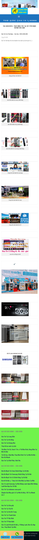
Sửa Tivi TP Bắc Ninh (7, 518)
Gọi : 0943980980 (17, 537)
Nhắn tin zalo (5, 537)
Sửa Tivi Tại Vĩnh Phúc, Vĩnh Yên (10, 460)
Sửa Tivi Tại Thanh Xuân (8, 515)
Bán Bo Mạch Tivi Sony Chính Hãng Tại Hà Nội (15, 471)
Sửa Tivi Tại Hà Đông (7, 440)
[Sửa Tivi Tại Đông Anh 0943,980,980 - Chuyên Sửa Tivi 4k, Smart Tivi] (19, 11)
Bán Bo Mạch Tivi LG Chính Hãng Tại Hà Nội (14, 477)
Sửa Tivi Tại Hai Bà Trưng (9, 512)
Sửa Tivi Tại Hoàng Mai (8, 443)
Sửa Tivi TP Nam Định (7, 521)
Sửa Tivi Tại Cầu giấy (7, 505)
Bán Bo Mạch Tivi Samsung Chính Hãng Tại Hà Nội (16, 474)
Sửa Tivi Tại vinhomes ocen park (11, 489)
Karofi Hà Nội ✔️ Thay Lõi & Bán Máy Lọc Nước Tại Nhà (17, 481)
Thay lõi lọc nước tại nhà (8, 446)
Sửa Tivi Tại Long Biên (8, 436)
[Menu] (19, 16)
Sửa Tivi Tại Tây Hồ (7, 509)
